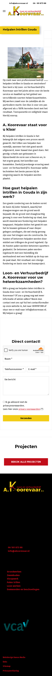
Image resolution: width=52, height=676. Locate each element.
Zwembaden (13, 575)
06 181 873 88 (15, 547)
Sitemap (7, 666)
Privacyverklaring (11, 671)
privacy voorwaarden (29, 409)
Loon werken (14, 586)
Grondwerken (14, 571)
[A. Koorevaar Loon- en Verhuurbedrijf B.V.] (26, 11)
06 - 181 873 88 (39, 3)
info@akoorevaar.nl (18, 3)
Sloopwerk (12, 578)
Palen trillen (13, 582)
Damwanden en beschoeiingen (23, 589)
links (5, 662)
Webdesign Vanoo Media (14, 657)
